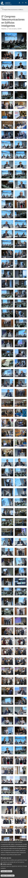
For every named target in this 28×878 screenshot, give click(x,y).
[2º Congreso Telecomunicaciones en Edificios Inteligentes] (14, 49)
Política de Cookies (13, 854)
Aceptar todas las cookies (7, 875)
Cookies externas (7, 864)
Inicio (2, 8)
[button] (19, 3)
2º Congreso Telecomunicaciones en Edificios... (13, 9)
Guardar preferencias (6, 871)
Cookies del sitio (6, 858)
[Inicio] (6, 3)
